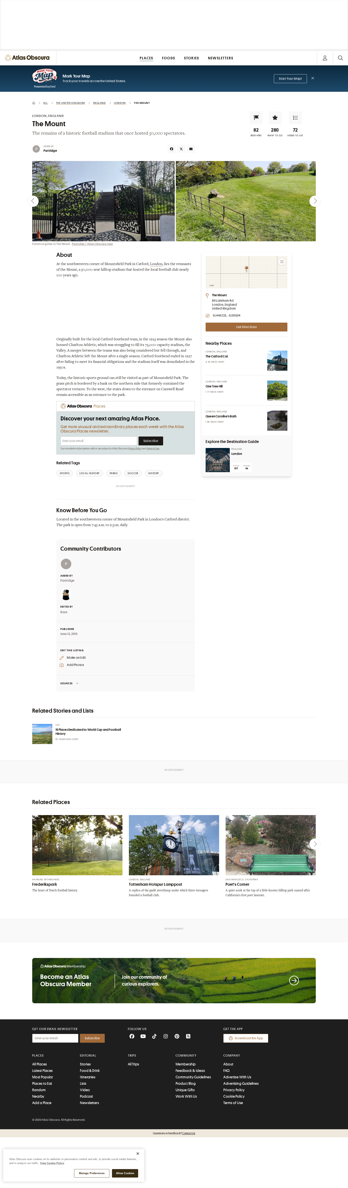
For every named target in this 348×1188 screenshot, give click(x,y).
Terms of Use (153, 448)
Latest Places (42, 1070)
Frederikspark (44, 884)
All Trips (133, 1064)
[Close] (137, 1153)
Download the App (249, 1038)
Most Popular (42, 1077)
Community (186, 1055)
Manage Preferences (92, 1173)
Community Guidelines (193, 1077)
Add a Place (42, 1102)
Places (38, 1055)
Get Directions (246, 327)
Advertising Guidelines (241, 1083)
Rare (63, 612)
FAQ (226, 1070)
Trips (132, 1055)
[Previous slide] (33, 201)
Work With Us (186, 1096)
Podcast (86, 1096)
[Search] (340, 57)
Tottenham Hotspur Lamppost (155, 884)
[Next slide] (315, 201)
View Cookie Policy (52, 1163)
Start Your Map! (290, 78)
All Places (39, 1064)
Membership (186, 1064)
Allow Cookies (125, 1173)
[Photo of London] (218, 460)
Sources (66, 683)
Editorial (88, 1055)
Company (231, 1055)
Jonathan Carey (69, 739)
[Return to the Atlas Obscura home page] (28, 57)
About (228, 1064)
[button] (256, 117)
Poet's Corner (237, 884)
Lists (83, 1083)
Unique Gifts (185, 1090)
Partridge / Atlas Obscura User (92, 244)
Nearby (38, 1096)
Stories (85, 1064)
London (156, 264)
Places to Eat (42, 1083)
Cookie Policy (233, 1096)
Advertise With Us (237, 1077)
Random (39, 1090)
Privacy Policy (135, 448)
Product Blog (186, 1083)
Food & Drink (90, 1070)
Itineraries (87, 1077)
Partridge (50, 150)
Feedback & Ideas (190, 1070)
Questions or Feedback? (174, 1133)
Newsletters (89, 1102)
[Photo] (277, 361)
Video (85, 1090)
